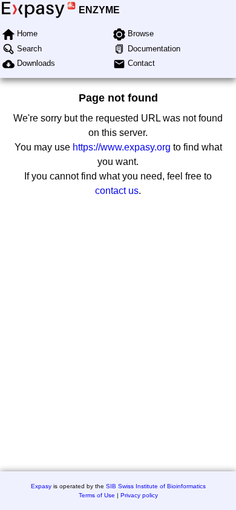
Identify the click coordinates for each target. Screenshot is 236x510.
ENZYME (99, 10)
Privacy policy (139, 495)
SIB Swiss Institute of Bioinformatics (156, 486)
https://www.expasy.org (122, 147)
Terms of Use (97, 495)
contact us (117, 191)
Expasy (41, 486)
